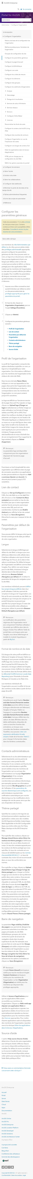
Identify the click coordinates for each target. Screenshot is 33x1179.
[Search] (18, 9)
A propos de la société (9, 1145)
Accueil (4, 1092)
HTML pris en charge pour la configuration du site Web (14, 158)
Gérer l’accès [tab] (8, 171)
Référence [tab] (7, 203)
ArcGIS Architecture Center (11, 1137)
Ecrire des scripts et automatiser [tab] (14, 198)
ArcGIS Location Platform (10, 1128)
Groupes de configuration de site (15, 54)
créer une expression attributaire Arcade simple (14, 734)
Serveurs (9, 112)
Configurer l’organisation (19, 25)
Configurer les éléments (12, 78)
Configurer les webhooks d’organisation (17, 87)
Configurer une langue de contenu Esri (17, 146)
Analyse (9, 91)
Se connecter (27, 9)
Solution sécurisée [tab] (10, 175)
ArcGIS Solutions (7, 1134)
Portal (4, 1095)
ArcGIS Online (6, 1118)
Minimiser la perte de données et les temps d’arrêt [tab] (15, 189)
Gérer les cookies (16, 1175)
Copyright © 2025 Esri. (8, 1173)
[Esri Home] (5, 1160)
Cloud (4, 1104)
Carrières (5, 1148)
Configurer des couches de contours (16, 135)
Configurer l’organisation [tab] (12, 36)
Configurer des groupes (12, 83)
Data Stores (5, 1101)
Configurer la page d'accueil (14, 62)
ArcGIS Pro (5, 1121)
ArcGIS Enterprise (10, 3)
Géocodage (11, 95)
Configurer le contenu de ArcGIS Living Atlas (17, 130)
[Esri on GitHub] (9, 1167)
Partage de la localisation (15, 99)
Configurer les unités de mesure (15, 74)
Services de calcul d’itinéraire (16, 103)
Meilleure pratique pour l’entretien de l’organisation (17, 48)
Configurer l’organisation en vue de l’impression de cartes (16, 140)
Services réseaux (12, 107)
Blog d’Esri (5, 1151)
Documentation (7, 1110)
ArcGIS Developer (8, 1131)
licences (8, 1018)
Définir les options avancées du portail (17, 163)
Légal (24, 1175)
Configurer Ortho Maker (14, 116)
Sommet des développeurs (11, 1157)
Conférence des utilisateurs (11, 1154)
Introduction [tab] (8, 32)
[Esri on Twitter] (3, 1167)
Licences (10, 120)
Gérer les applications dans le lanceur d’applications (17, 151)
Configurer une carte (11, 70)
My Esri (12, 639)
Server (4, 1098)
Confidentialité (6, 1175)
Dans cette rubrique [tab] (9, 239)
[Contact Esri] (12, 1167)
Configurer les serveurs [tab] (12, 167)
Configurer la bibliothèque (13, 66)
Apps (3, 1107)
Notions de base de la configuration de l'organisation (17, 42)
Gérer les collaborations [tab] (12, 179)
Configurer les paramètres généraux (16, 58)
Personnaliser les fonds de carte (15, 124)
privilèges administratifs (13, 249)
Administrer (5, 25)
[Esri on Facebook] (6, 1167)
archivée (27, 222)
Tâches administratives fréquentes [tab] (15, 194)
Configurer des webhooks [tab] (13, 184)
